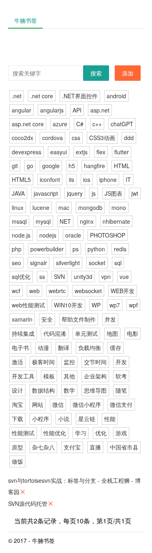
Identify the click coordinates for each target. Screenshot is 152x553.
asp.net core (28, 124)
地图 (112, 333)
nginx (87, 221)
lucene (40, 207)
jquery (75, 193)
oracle (73, 235)
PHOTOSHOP (107, 235)
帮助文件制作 (79, 319)
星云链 (86, 419)
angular (21, 110)
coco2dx (22, 138)
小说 (63, 419)
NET (65, 221)
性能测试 (23, 433)
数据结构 (43, 390)
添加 (127, 73)
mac (63, 207)
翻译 (63, 347)
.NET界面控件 (80, 96)
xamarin (22, 319)
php (16, 249)
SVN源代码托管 (27, 503)
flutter (121, 152)
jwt (134, 193)
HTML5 (21, 179)
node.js (21, 235)
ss (42, 276)
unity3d (83, 276)
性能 (110, 419)
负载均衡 (89, 347)
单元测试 (86, 333)
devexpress (26, 152)
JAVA (18, 193)
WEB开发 (123, 291)
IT (128, 179)
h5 (72, 166)
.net (16, 96)
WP (96, 305)
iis (71, 179)
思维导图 (95, 390)
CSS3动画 (102, 138)
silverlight (68, 263)
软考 (121, 376)
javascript (46, 193)
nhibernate (116, 221)
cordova (52, 138)
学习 (80, 433)
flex (100, 152)
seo (16, 263)
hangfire (94, 166)
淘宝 (17, 404)
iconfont (50, 179)
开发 (121, 362)
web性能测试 (28, 305)
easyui (58, 152)
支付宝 (72, 447)
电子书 (20, 347)
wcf (16, 291)
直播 (95, 447)
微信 (58, 404)
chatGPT (122, 124)
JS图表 (113, 193)
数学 (69, 390)
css (76, 138)
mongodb (90, 207)
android (116, 96)
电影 (132, 333)
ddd (129, 138)
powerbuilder (47, 249)
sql (118, 263)
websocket (88, 291)
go (30, 166)
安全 (47, 319)
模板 (49, 376)
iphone (108, 179)
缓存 (115, 347)
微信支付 (121, 404)
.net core (41, 96)
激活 (17, 362)
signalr (38, 263)
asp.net (99, 110)
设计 (17, 390)
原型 (17, 447)
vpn (106, 276)
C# (79, 124)
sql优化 (21, 276)
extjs (82, 152)
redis (120, 249)
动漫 (43, 347)
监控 (69, 362)
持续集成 (23, 333)
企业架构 (95, 376)
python (96, 249)
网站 (37, 404)
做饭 (17, 461)
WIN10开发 (68, 305)
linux (18, 207)
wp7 (114, 305)
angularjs (52, 110)
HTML (122, 166)
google (51, 166)
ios (86, 179)
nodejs (47, 235)
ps (76, 249)
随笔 (121, 390)
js (94, 193)
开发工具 (23, 376)
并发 (110, 319)
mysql (43, 221)
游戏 (121, 433)
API (77, 110)
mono (118, 207)
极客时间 (43, 362)
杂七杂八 (43, 447)
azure (60, 124)
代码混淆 (54, 333)
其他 (69, 376)
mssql (19, 221)
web (34, 291)
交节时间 (95, 362)
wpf (133, 305)
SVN (59, 276)
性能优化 (54, 433)
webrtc (57, 291)
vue (124, 276)
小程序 (40, 419)
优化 (101, 433)
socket (97, 263)
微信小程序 (87, 404)
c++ (97, 124)
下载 (17, 419)
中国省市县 (124, 447)
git (15, 166)
